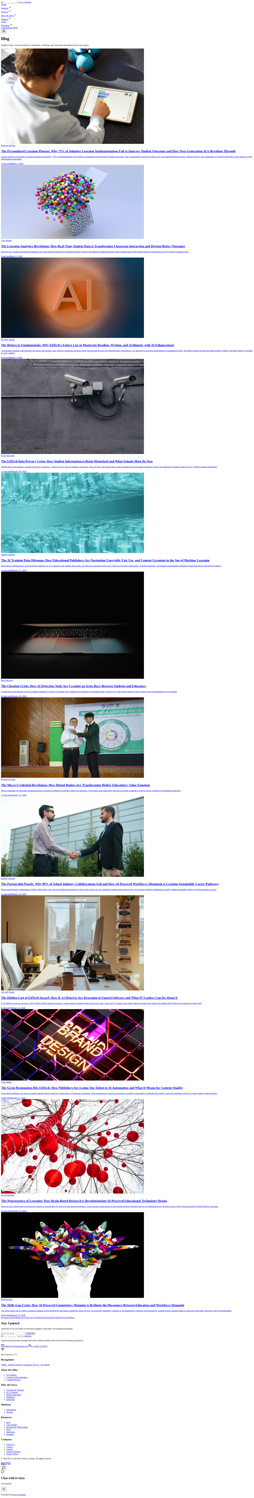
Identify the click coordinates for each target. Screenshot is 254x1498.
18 (36, 1317)
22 (44, 1317)
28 (57, 1317)
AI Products (11, 1375)
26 (52, 1317)
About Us (10, 1444)
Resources (5, 25)
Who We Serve (7, 16)
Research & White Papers (17, 1427)
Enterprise (10, 1399)
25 (50, 1317)
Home (3, 4)
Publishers (10, 1397)
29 (59, 1317)
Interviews (10, 1432)
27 (55, 1317)
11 (21, 1317)
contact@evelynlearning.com (16, 1346)
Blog (8, 1422)
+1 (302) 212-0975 (40, 1346)
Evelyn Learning (19, 1495)
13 (25, 1317)
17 (33, 1317)
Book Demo (13, 28)
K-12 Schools (12, 1392)
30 (61, 1317)
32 (65, 1317)
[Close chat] (3, 1489)
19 (38, 1317)
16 (31, 1317)
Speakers (10, 1434)
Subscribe (30, 1333)
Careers (9, 1447)
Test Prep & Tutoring (15, 1390)
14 (27, 1317)
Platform (4, 19)
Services (4, 12)
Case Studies (11, 1425)
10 (19, 1317)
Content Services (13, 1380)
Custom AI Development (16, 1377)
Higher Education (13, 1395)
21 (42, 1317)
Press (8, 1429)
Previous (4, 1317)
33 (67, 1317)
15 (29, 1317)
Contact (4, 28)
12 (23, 1317)
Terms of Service (13, 1452)
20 (40, 1317)
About (3, 22)
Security (9, 1412)
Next (73, 1317)
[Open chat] (3, 1468)
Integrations (11, 1410)
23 (46, 1317)
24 (48, 1317)
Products (4, 8)
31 (63, 1317)
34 (69, 1317)
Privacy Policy (12, 1454)
